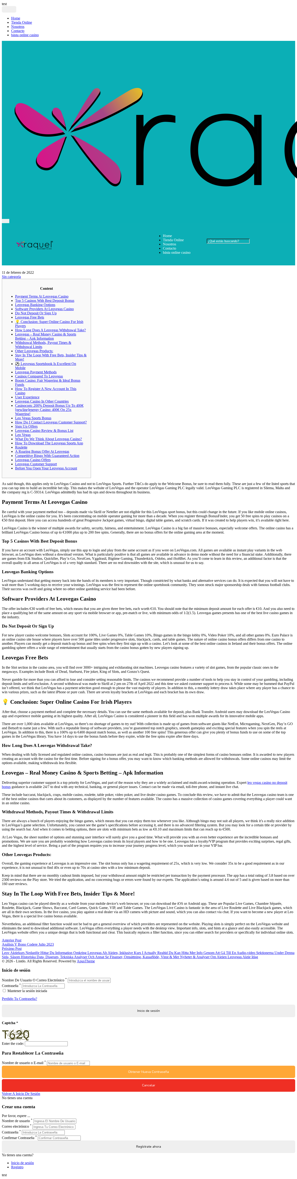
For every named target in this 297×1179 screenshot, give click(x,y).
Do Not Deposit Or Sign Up (36, 313)
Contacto (17, 31)
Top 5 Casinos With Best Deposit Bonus (44, 301)
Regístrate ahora (148, 1146)
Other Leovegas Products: (34, 351)
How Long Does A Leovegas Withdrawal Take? (50, 330)
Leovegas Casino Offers (33, 460)
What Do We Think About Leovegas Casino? (48, 439)
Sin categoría (11, 277)
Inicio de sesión (22, 1163)
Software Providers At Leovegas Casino (44, 309)
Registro (17, 1167)
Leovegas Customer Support (36, 464)
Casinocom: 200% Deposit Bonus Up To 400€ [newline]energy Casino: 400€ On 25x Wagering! (49, 410)
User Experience (27, 397)
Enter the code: (13, 1043)
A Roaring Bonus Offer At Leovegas (42, 451)
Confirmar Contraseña (18, 1138)
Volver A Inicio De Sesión (21, 1094)
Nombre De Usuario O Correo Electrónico (33, 980)
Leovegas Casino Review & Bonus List (44, 431)
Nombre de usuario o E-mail (22, 1063)
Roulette (21, 447)
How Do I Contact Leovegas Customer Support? (51, 422)
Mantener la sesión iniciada (26, 991)
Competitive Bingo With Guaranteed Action (47, 456)
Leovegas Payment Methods (36, 372)
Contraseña (10, 986)
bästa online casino (25, 35)
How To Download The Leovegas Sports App (49, 443)
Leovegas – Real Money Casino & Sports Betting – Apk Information (45, 336)
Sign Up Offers (26, 426)
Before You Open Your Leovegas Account (46, 468)
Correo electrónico (15, 1127)
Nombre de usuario (16, 1121)
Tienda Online (21, 22)
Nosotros (17, 27)
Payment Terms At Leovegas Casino (41, 296)
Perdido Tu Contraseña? (19, 999)
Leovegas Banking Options (35, 305)
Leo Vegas (23, 435)
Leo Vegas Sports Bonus (33, 418)
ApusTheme (86, 961)
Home (15, 18)
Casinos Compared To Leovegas (39, 376)
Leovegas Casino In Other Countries (42, 401)
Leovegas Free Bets (29, 317)
